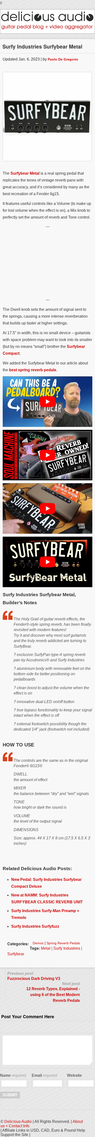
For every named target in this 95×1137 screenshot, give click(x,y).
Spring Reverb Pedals (63, 943)
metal (45, 948)
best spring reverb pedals (32, 370)
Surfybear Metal (24, 173)
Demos (38, 943)
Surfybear (15, 954)
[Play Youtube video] (47, 401)
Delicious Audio (18, 1121)
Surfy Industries (66, 948)
